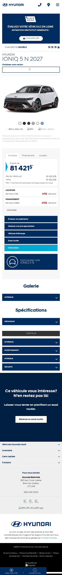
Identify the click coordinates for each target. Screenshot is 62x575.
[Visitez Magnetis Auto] (31, 565)
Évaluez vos (18, 219)
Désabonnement (44, 553)
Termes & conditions (10, 553)
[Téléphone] (39, 4)
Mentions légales (11, 210)
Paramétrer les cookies (30, 556)
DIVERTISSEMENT (11, 350)
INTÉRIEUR (8, 359)
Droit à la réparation (46, 556)
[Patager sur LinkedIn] (55, 47)
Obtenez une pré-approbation (21, 226)
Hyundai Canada (49, 538)
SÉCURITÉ (8, 367)
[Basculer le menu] (56, 4)
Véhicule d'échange (16, 234)
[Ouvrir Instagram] (31, 501)
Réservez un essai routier (31, 419)
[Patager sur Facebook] (49, 47)
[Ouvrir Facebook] (25, 501)
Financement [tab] (28, 156)
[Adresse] (48, 4)
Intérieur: (9, 297)
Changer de (15, 47)
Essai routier (13, 241)
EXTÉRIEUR (9, 342)
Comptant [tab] (12, 156)
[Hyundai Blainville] (13, 4)
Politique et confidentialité (27, 553)
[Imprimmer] (58, 47)
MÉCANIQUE (9, 321)
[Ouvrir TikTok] (36, 501)
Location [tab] (43, 156)
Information (13, 248)
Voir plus (31, 333)
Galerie (50, 129)
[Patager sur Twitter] (52, 47)
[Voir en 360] (30, 129)
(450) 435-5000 (31, 492)
